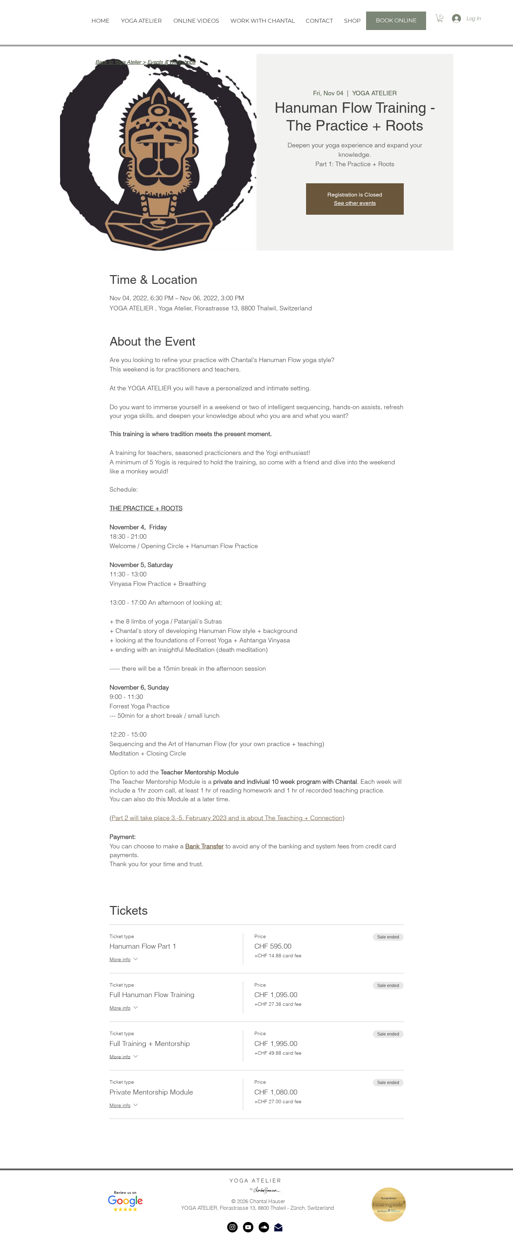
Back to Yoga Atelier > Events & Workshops (145, 62)
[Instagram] (232, 1227)
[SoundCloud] (264, 1227)
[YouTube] (248, 1227)
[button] (141, 21)
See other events (355, 203)
